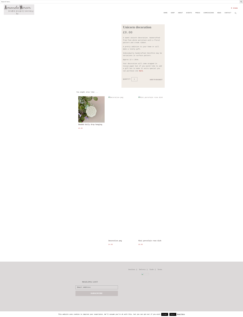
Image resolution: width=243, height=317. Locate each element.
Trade (152, 269)
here (141, 71)
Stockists (131, 269)
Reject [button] (173, 314)
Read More (181, 314)
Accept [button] (164, 314)
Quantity (127, 79)
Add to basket (156, 79)
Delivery (142, 269)
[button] (235, 13)
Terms (160, 269)
